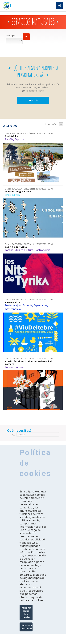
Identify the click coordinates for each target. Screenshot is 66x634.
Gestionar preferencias (27, 627)
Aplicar (26, 36)
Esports (19, 139)
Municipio (10, 35)
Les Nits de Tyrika (16, 247)
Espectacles (40, 305)
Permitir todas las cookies (26, 612)
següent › (61, 124)
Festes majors (13, 305)
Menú (59, 5)
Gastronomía (42, 250)
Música (19, 250)
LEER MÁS (33, 100)
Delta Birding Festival (18, 191)
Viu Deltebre (12, 302)
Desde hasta (29, 133)
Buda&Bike (11, 136)
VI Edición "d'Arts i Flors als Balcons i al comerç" (28, 362)
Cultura (28, 250)
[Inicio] (16, 5)
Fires (8, 194)
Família (9, 139)
